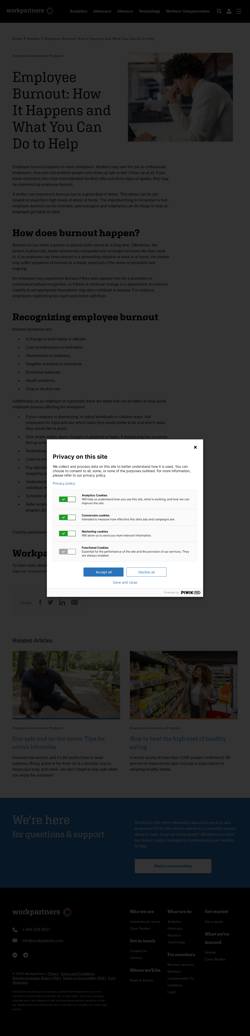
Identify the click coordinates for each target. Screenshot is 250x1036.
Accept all (104, 572)
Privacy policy (64, 483)
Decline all (146, 572)
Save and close (125, 582)
